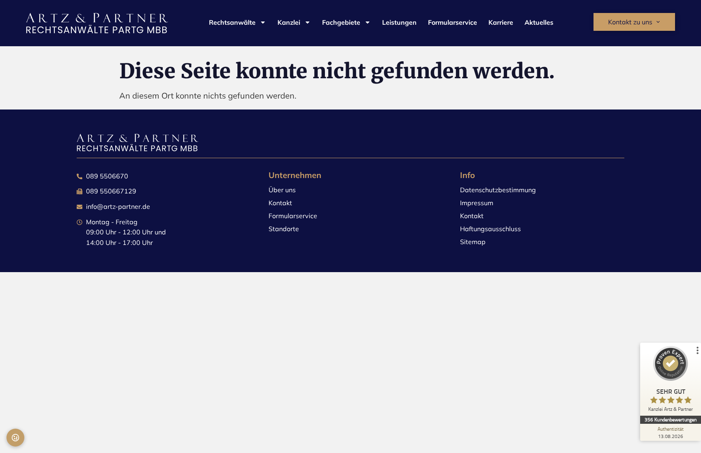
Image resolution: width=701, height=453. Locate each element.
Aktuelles (539, 22)
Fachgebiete (341, 22)
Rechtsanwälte (232, 22)
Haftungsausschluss (490, 229)
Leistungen (399, 22)
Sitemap (473, 242)
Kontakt (280, 203)
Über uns (282, 190)
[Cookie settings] (15, 438)
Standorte (284, 229)
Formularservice (452, 22)
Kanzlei (288, 22)
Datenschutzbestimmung (498, 190)
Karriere (500, 22)
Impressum (476, 203)
